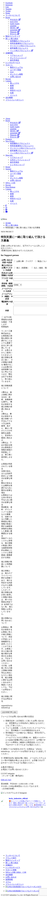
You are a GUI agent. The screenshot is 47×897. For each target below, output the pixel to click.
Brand (7, 18)
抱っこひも (14, 83)
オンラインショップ (18, 58)
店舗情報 (9, 53)
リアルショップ (16, 55)
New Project (9, 141)
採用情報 (9, 879)
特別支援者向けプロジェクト (22, 43)
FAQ (12, 72)
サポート (9, 65)
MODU (13, 28)
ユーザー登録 (15, 70)
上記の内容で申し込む (9, 712)
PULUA (13, 34)
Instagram (9, 5)
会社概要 (9, 97)
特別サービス (15, 90)
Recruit (8, 79)
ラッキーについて (12, 15)
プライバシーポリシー (14, 100)
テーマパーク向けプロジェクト (23, 46)
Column (8, 81)
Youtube (8, 9)
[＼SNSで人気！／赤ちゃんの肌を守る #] (35, 830)
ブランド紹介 (10, 858)
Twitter (8, 11)
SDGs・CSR (10, 183)
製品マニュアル (16, 67)
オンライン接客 (16, 74)
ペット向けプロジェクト (20, 51)
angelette (13, 26)
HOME (8, 223)
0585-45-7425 (6, 780)
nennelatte (14, 30)
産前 (12, 88)
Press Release (10, 187)
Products (8, 139)
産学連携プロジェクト (19, 48)
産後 (12, 86)
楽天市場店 (14, 60)
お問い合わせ (15, 77)
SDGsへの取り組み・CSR (15, 872)
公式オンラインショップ (20, 160)
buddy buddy (15, 24)
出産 (12, 93)
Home (7, 13)
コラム (8, 882)
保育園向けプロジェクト (20, 41)
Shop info (9, 155)
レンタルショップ (17, 165)
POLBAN (14, 20)
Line (7, 7)
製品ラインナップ (12, 36)
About (7, 119)
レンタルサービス (12, 63)
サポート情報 (10, 870)
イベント (13, 95)
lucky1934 (14, 22)
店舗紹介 (9, 865)
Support (8, 169)
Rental (7, 167)
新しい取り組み (11, 39)
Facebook (9, 3)
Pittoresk (13, 32)
